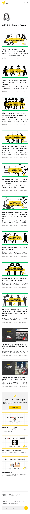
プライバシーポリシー (22, 495)
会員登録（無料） (15, 407)
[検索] (25, 2)
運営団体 (4, 495)
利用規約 (11, 495)
